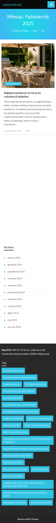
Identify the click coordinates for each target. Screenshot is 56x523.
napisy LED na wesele (13, 418)
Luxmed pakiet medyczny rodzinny (19, 405)
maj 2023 (12, 320)
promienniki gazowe (13, 462)
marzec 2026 (14, 257)
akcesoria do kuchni (13, 370)
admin (27, 131)
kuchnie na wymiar (12, 398)
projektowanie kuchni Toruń (17, 455)
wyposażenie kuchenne (14, 502)
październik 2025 (16, 271)
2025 (35, 31)
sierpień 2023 (14, 306)
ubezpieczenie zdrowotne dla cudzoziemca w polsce (25, 494)
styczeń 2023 (14, 327)
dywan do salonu (11, 384)
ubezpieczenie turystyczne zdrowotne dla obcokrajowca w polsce (23, 484)
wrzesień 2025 (15, 278)
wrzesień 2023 (15, 299)
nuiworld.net (12, 5)
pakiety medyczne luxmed (15, 432)
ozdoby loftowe (11, 425)
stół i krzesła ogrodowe (15, 469)
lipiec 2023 (13, 313)
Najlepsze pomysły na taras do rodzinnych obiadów (22, 94)
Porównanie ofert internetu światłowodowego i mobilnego (27, 440)
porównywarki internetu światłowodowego (25, 449)
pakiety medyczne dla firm (37, 425)
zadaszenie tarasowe (41, 502)
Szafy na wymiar (40, 469)
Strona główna (19, 31)
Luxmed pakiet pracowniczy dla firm (20, 411)
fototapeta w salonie (35, 384)
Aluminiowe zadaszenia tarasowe (19, 377)
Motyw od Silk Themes (28, 519)
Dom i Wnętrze (13, 84)
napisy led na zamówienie (39, 418)
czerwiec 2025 (15, 285)
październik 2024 (16, 292)
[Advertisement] (26, 195)
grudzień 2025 (15, 264)
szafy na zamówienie (13, 476)
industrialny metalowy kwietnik (19, 391)
